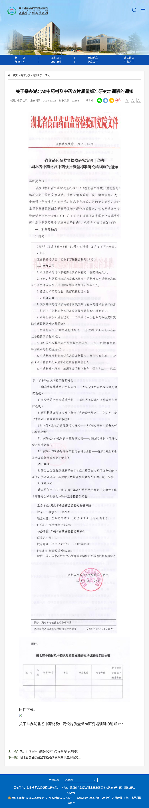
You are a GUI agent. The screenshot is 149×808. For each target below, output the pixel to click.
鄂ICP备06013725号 (60, 797)
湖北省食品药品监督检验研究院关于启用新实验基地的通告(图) (60, 757)
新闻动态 (93, 57)
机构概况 (56, 57)
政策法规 (129, 57)
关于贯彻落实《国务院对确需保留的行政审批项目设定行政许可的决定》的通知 (71, 751)
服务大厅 (129, 61)
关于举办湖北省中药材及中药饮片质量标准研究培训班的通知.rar (71, 724)
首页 (20, 57)
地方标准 (56, 61)
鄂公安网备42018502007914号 (29, 797)
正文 (47, 75)
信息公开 (93, 61)
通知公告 (37, 75)
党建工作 (20, 61)
